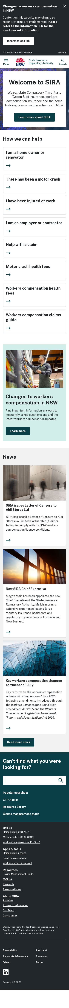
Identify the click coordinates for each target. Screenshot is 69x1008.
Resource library (14, 807)
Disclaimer (41, 956)
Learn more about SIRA (34, 117)
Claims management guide (21, 814)
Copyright (41, 950)
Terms (39, 962)
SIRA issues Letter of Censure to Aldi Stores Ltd (31, 508)
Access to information (15, 905)
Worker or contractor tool (17, 863)
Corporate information (15, 956)
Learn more (18, 431)
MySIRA (62, 52)
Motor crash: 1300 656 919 (18, 837)
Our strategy (10, 915)
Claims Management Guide (18, 874)
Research (8, 884)
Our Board (8, 910)
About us (8, 900)
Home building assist (14, 853)
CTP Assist (10, 799)
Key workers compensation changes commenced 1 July (34, 683)
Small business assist (15, 858)
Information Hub (31, 26)
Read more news (18, 742)
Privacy (7, 962)
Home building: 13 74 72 (16, 832)
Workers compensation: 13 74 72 (21, 842)
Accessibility (10, 950)
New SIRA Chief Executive (26, 589)
